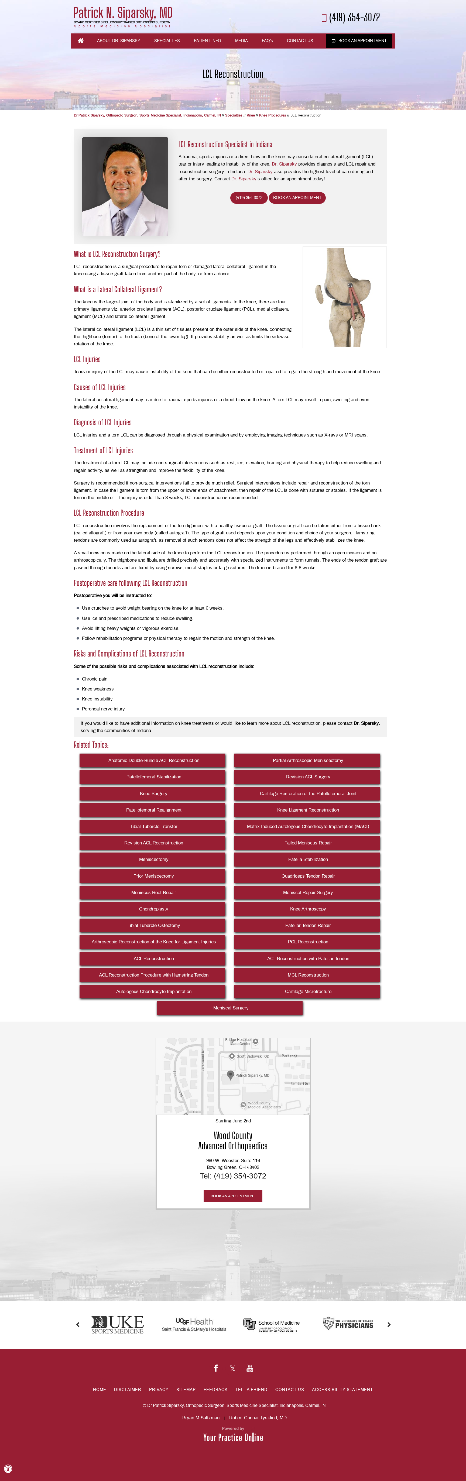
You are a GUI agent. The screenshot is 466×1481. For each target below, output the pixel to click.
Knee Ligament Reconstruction (308, 810)
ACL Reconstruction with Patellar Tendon (308, 958)
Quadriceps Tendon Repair (308, 876)
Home (80, 40)
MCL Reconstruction (308, 975)
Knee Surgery (153, 793)
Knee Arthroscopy (308, 909)
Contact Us (300, 41)
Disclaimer (127, 1390)
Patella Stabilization (308, 859)
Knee (251, 115)
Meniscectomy (154, 859)
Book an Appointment (362, 41)
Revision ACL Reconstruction (153, 843)
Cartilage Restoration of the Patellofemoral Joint (308, 793)
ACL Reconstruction (154, 958)
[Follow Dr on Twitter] (232, 1368)
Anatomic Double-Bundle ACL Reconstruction (153, 760)
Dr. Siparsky (284, 164)
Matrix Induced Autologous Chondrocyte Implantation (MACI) (308, 826)
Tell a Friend (251, 1390)
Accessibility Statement (342, 1390)
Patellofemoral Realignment (153, 810)
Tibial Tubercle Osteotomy (154, 925)
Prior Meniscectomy (153, 876)
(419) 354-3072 (354, 16)
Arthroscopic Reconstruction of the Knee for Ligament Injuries (154, 942)
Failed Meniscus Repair (308, 843)
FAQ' (267, 41)
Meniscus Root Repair (153, 892)
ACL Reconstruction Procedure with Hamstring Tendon (153, 975)
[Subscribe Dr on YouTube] (249, 1368)
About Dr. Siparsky (118, 41)
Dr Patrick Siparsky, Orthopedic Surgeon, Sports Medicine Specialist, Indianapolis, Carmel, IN (147, 115)
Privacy (159, 1390)
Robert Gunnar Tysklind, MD (258, 1417)
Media (241, 41)
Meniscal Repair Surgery (308, 892)
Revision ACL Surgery (308, 777)
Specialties (167, 41)
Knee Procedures (272, 115)
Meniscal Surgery (231, 1008)
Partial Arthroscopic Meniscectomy (308, 760)
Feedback (216, 1390)
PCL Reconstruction (308, 942)
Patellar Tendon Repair (308, 925)
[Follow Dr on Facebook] (216, 1368)
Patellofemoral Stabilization (153, 777)
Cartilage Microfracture (308, 991)
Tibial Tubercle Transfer (153, 826)
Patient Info (207, 41)
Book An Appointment (297, 198)
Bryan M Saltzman (201, 1417)
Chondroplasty (153, 909)
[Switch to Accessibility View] (8, 1469)
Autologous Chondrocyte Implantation (153, 991)
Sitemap (186, 1390)
